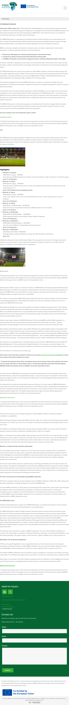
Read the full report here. (7, 397)
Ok (30, 702)
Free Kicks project (21, 6)
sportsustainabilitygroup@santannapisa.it (14, 600)
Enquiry (5, 646)
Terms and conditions (8, 607)
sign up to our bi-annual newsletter (51, 355)
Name (4, 627)
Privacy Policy (6, 604)
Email (4, 636)
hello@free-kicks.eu (6, 117)
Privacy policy (36, 702)
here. (29, 351)
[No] (67, 701)
